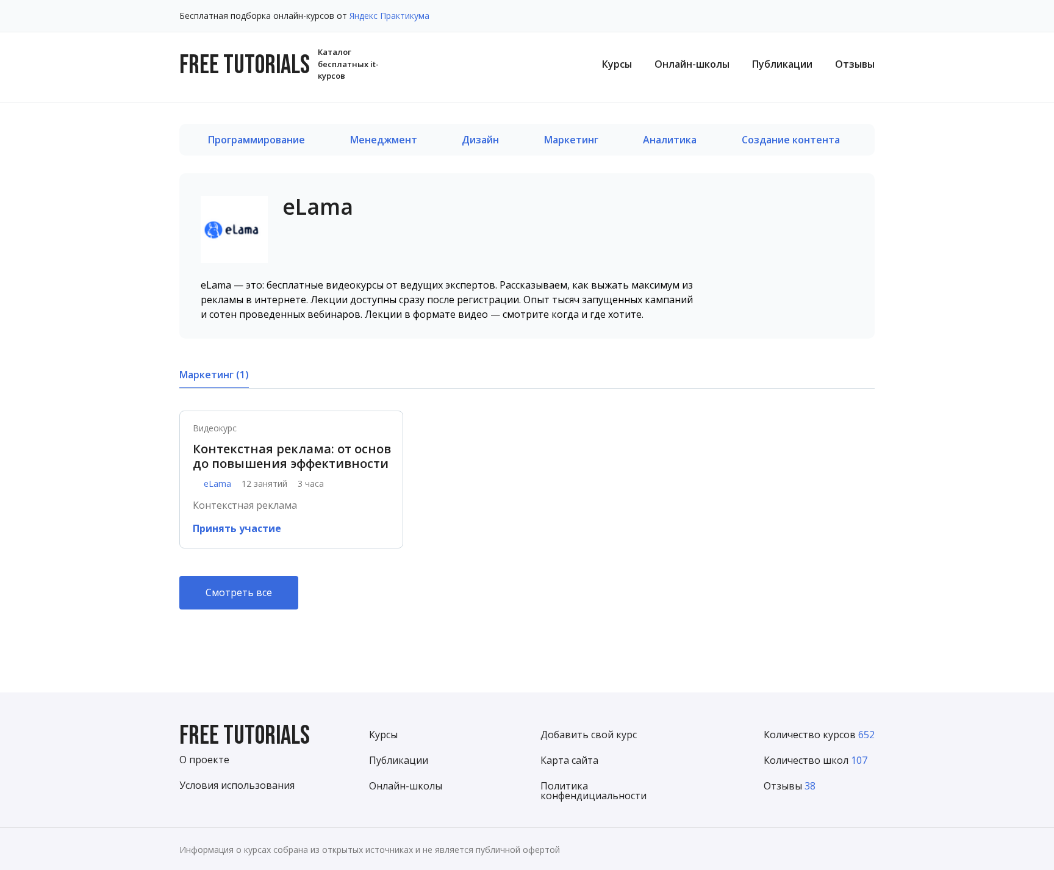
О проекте (204, 759)
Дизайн (480, 139)
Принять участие (237, 528)
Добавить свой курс (588, 734)
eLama (217, 484)
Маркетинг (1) (214, 374)
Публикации (782, 64)
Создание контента (791, 139)
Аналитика (670, 139)
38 (810, 786)
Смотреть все (239, 592)
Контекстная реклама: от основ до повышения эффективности (292, 456)
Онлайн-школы (692, 64)
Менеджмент (383, 139)
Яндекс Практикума (389, 15)
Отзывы (855, 64)
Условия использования (237, 785)
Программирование (256, 139)
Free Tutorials (244, 736)
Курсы (617, 64)
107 (859, 760)
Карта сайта (569, 760)
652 (866, 734)
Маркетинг (571, 139)
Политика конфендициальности (593, 790)
